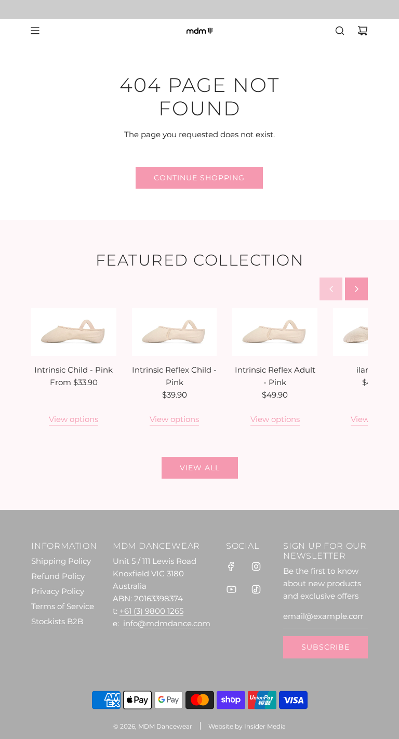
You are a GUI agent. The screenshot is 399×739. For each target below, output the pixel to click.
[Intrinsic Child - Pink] (73, 332)
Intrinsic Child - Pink (73, 370)
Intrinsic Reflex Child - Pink (174, 376)
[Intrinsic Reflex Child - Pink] (174, 332)
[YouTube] (231, 589)
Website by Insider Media (247, 726)
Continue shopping (199, 177)
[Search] (339, 30)
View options (73, 419)
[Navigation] (34, 30)
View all (200, 467)
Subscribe (325, 647)
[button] (331, 289)
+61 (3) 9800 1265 (151, 611)
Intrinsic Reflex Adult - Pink (275, 376)
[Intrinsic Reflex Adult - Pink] (274, 332)
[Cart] (362, 30)
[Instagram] (256, 566)
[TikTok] (256, 589)
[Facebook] (231, 566)
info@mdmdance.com (166, 623)
